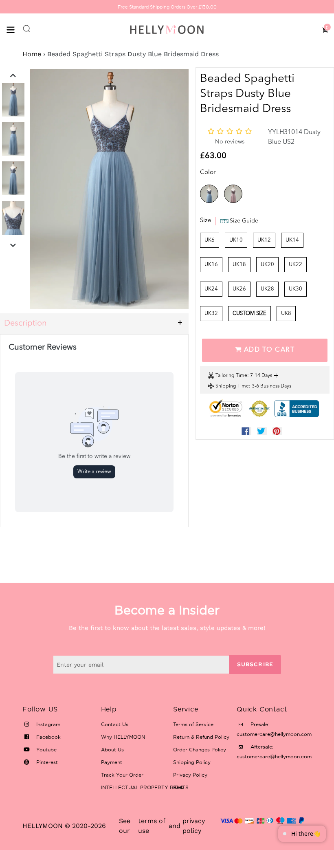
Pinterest (46, 762)
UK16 (211, 264)
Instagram (47, 724)
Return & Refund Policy (201, 737)
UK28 (267, 289)
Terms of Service (193, 724)
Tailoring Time (231, 375)
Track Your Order (122, 774)
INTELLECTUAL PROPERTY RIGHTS (145, 787)
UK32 (211, 313)
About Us (112, 749)
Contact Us (114, 724)
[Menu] (14, 29)
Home (31, 54)
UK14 (292, 240)
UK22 (295, 264)
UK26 (239, 289)
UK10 (236, 240)
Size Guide (244, 221)
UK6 (209, 240)
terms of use (151, 826)
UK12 (264, 240)
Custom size (249, 313)
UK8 (286, 313)
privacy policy (193, 826)
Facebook (48, 737)
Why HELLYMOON (123, 737)
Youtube (46, 749)
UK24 (211, 289)
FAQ (178, 787)
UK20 (267, 264)
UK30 (295, 289)
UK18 (239, 264)
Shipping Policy (192, 762)
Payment (111, 762)
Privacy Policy (190, 774)
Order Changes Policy (199, 749)
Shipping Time (232, 386)
